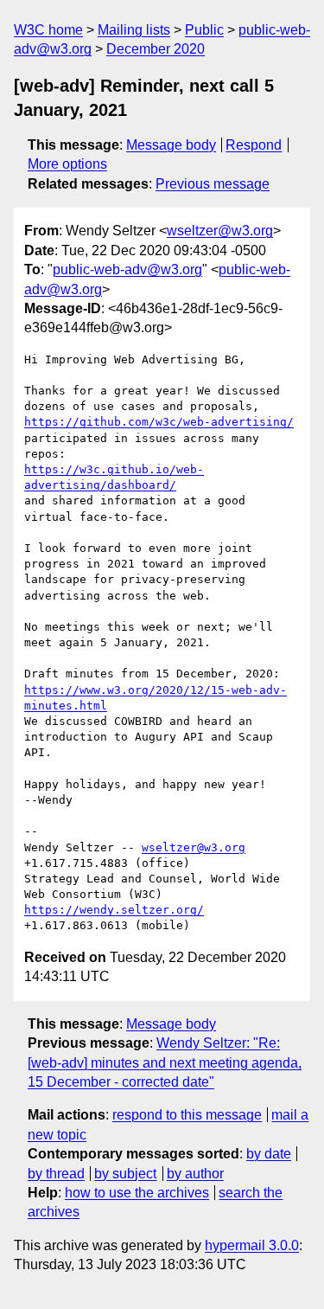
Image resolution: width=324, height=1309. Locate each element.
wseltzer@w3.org (220, 230)
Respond (254, 145)
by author (195, 1173)
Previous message (213, 183)
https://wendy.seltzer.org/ (114, 909)
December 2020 (155, 49)
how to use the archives (137, 1192)
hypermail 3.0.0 (252, 1245)
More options (67, 164)
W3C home (48, 29)
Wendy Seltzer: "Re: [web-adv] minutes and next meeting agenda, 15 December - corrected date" (165, 1062)
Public (204, 29)
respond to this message (187, 1114)
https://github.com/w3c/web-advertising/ (159, 421)
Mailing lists (134, 29)
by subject (125, 1173)
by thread (56, 1173)
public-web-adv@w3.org (127, 269)
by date (268, 1153)
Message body (171, 145)
